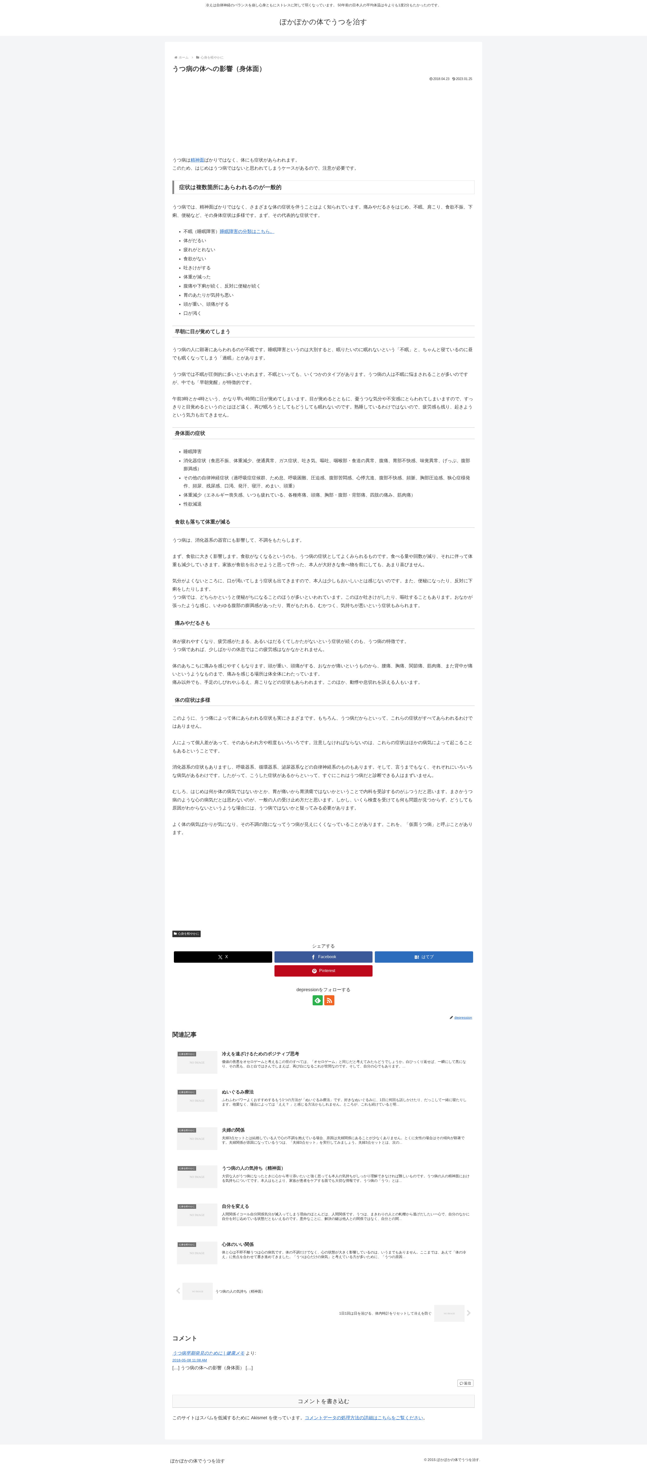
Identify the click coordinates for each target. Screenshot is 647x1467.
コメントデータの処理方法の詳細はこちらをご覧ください (364, 1417)
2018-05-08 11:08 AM (189, 1360)
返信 (467, 1383)
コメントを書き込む (324, 1401)
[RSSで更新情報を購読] (329, 1000)
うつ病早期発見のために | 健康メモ (208, 1353)
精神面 (197, 160)
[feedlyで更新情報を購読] (318, 1000)
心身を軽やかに (188, 933)
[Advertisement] (323, 120)
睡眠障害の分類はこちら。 (247, 231)
